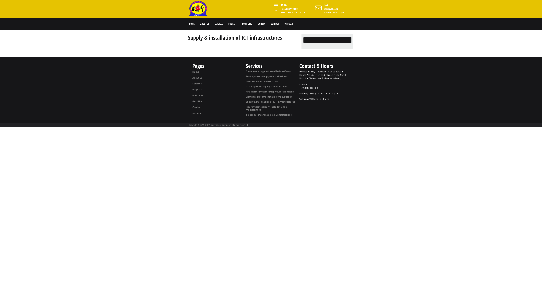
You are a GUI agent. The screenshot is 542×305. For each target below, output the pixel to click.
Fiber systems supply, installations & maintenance (266, 108)
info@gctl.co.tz (331, 9)
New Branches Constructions (262, 81)
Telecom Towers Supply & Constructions (269, 114)
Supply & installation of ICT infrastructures (270, 101)
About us (204, 23)
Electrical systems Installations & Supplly (269, 96)
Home (192, 23)
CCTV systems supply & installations (266, 86)
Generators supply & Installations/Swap (268, 71)
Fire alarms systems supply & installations (270, 91)
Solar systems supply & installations (266, 76)
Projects (232, 23)
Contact (275, 23)
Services (219, 23)
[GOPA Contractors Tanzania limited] (198, 8)
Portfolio (247, 23)
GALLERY (261, 23)
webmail (289, 23)
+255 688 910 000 (289, 9)
